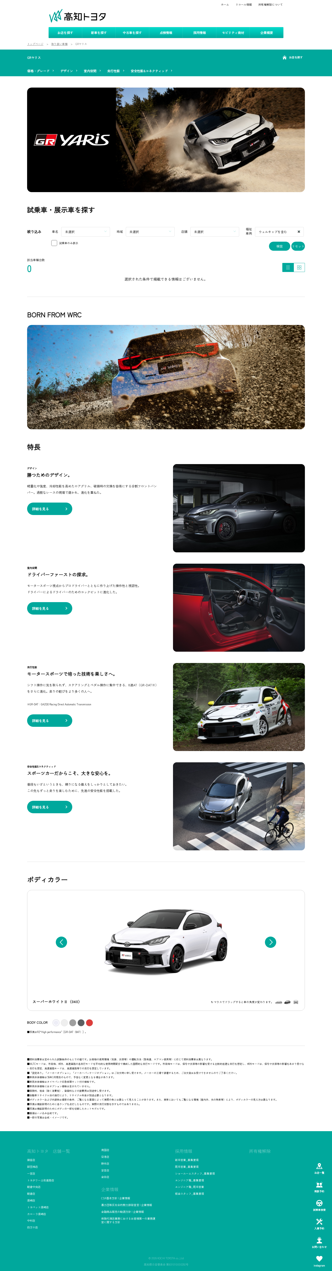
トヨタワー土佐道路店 (40, 1180)
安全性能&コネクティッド (149, 71)
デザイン (66, 71)
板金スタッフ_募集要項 (189, 1193)
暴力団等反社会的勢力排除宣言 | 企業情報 (126, 1205)
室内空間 (90, 71)
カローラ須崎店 (36, 1214)
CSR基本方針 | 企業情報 (115, 1198)
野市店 (105, 1163)
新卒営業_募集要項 (187, 1160)
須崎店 (31, 1200)
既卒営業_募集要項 (187, 1166)
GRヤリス (34, 57)
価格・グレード (38, 71)
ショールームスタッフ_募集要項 (195, 1173)
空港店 (105, 1157)
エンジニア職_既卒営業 (189, 1187)
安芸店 (105, 1170)
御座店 (31, 1160)
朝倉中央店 (34, 1187)
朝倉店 (31, 1193)
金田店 (105, 1177)
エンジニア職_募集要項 (189, 1180)
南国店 (105, 1150)
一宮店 (31, 1173)
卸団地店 (32, 1166)
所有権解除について (270, 4)
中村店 (31, 1220)
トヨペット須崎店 (38, 1207)
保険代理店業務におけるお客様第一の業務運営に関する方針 (128, 1220)
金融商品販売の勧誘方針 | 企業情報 (122, 1212)
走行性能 (113, 71)
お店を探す (296, 57)
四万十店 (32, 1227)
